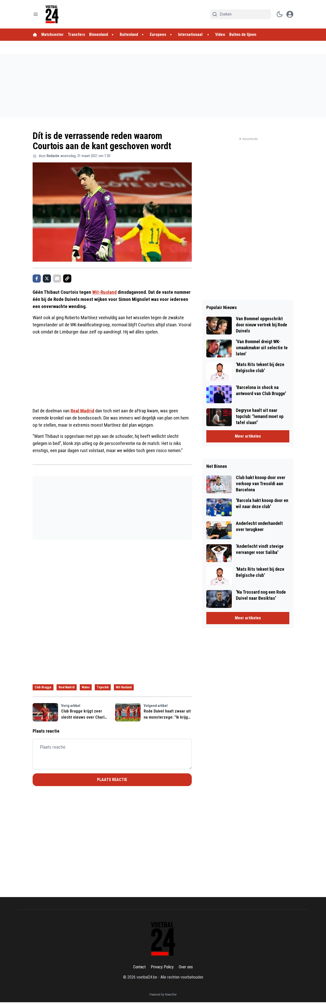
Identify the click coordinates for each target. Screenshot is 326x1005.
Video (220, 34)
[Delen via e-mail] (57, 278)
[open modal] (289, 14)
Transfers (76, 34)
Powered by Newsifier (163, 994)
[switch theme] (279, 14)
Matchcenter (52, 34)
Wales (86, 687)
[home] (35, 34)
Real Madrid (82, 411)
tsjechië (103, 687)
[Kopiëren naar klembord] (67, 278)
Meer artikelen (248, 436)
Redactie (53, 156)
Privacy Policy (162, 967)
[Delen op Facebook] (37, 278)
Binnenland (98, 34)
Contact (139, 967)
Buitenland (129, 34)
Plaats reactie (112, 779)
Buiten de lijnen (242, 34)
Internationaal (190, 34)
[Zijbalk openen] (36, 14)
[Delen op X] (47, 278)
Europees (158, 34)
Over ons (186, 967)
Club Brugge (43, 687)
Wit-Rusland (104, 292)
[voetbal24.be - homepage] (52, 14)
